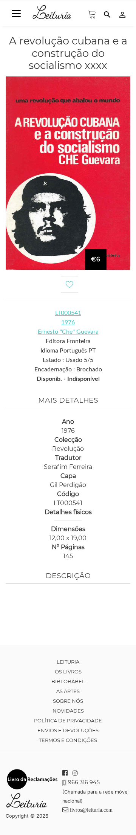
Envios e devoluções (68, 730)
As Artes (68, 691)
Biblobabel (68, 681)
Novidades (68, 711)
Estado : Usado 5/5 (68, 360)
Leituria (68, 662)
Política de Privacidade (68, 720)
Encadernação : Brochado (68, 369)
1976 (68, 322)
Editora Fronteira (68, 341)
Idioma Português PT (68, 351)
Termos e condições (68, 740)
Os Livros (68, 672)
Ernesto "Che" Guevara (68, 332)
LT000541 (68, 313)
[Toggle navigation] (16, 13)
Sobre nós (68, 701)
